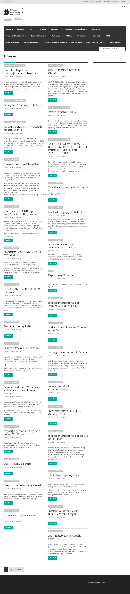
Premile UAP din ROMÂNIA (74, 30)
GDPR (108, 36)
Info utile (105, 2)
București (20, 29)
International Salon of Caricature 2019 (61, 388)
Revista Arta (56, 36)
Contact (122, 2)
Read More (8, 93)
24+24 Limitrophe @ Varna (64, 475)
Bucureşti (15, 65)
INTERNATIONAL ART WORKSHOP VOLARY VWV (65, 246)
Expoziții (43, 29)
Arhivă (115, 2)
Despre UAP (86, 2)
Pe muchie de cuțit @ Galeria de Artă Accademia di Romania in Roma (23, 390)
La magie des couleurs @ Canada (68, 352)
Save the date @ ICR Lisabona (21, 348)
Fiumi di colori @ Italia (17, 326)
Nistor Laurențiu (17, 76)
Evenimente (54, 30)
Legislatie (98, 2)
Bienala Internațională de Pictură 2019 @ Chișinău (63, 304)
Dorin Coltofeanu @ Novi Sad (21, 164)
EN (122, 6)
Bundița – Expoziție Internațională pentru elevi (20, 72)
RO (125, 6)
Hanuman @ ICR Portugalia (64, 535)
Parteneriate (96, 36)
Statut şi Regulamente (31, 42)
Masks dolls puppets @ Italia (65, 212)
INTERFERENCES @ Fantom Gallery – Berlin (64, 413)
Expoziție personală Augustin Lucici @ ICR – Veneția (22, 432)
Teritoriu (32, 29)
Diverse (22, 65)
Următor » (19, 569)
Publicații (69, 36)
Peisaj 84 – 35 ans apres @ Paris (23, 105)
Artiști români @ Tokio (62, 112)
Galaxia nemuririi (12, 42)
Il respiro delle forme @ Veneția (23, 485)
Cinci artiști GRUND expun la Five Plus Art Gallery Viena (21, 213)
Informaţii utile (115, 42)
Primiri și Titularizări (37, 36)
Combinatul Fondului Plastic (16, 36)
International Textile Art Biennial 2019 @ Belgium (63, 512)
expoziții (13, 100)
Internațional (94, 30)
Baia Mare (7, 65)
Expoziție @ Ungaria (60, 275)
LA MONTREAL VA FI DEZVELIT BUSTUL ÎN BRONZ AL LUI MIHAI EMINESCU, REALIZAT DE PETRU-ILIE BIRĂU (67, 148)
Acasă (7, 30)
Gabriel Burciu (100, 583)
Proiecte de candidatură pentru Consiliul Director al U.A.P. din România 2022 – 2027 (75, 42)
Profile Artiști (82, 36)
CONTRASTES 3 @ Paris (17, 463)
